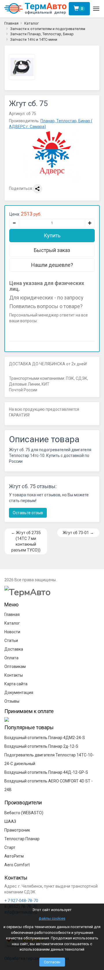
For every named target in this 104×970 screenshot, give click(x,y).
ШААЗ (10, 821)
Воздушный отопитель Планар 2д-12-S (41, 746)
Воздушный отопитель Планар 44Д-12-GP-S (46, 772)
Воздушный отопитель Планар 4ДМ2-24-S (44, 737)
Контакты (13, 675)
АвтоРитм (14, 856)
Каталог (31, 23)
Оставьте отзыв (28, 512)
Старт (9, 847)
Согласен (52, 962)
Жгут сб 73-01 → (78, 532)
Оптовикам (15, 666)
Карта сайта (15, 684)
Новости (12, 632)
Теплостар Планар (22, 838)
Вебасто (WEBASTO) (23, 812)
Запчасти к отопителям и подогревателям (47, 29)
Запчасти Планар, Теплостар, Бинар (42, 34)
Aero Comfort (17, 864)
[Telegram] (25, 331)
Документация (18, 692)
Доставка (13, 649)
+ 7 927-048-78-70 (21, 900)
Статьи (11, 640)
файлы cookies (52, 918)
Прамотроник (17, 830)
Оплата (11, 658)
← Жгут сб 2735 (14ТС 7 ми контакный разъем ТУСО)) (26, 541)
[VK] (36, 331)
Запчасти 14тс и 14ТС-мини (33, 39)
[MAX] (13, 331)
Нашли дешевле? (52, 265)
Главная (11, 23)
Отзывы (11, 701)
